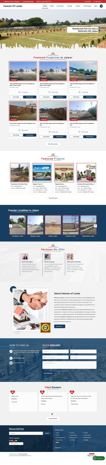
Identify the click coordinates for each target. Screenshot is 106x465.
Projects (78, 6)
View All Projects (53, 198)
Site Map (86, 440)
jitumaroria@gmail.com (19, 362)
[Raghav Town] (42, 173)
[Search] (101, 6)
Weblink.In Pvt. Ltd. (26, 455)
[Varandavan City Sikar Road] (20, 173)
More (95, 6)
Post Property (87, 6)
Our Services (60, 6)
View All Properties (53, 144)
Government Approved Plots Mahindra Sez (23, 123)
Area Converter (74, 437)
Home (45, 6)
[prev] (10, 225)
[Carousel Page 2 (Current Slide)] (52, 414)
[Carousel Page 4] (55, 414)
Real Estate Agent (27, 262)
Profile (52, 6)
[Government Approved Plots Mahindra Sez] (22, 110)
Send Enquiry (29, 97)
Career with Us (73, 435)
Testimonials (59, 440)
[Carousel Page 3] (53, 414)
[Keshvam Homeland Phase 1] (86, 173)
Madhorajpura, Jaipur (71, 236)
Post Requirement (60, 437)
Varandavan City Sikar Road (19, 184)
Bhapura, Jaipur (35, 236)
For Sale (13, 80)
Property (69, 6)
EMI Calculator (87, 437)
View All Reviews (53, 418)
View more (59, 326)
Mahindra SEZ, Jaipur (88, 236)
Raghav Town (37, 184)
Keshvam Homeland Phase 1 (85, 184)
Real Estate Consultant (74, 262)
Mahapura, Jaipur (17, 236)
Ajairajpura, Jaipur (53, 236)
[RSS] (57, 442)
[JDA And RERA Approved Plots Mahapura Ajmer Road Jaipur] (22, 71)
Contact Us (72, 440)
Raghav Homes (59, 184)
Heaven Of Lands (12, 6)
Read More (14, 401)
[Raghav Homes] (64, 173)
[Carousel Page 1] (50, 414)
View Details (16, 97)
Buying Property (49, 262)
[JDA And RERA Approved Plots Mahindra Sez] (83, 71)
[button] (28, 1)
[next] (95, 225)
